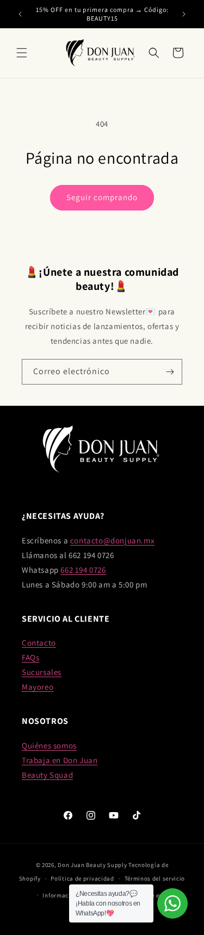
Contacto (39, 642)
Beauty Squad (47, 775)
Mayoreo (37, 687)
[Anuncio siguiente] (184, 14)
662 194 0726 (83, 570)
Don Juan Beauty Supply (92, 865)
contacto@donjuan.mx (112, 540)
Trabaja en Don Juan (59, 760)
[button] (22, 53)
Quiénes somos (49, 745)
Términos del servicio (155, 878)
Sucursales (41, 672)
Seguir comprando (102, 197)
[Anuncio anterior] (20, 14)
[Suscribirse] (170, 372)
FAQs (30, 657)
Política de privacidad (82, 878)
